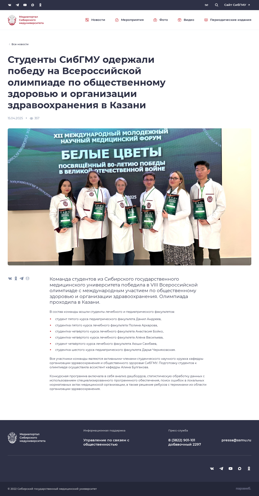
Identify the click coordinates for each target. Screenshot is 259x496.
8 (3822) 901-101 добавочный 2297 (184, 442)
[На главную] (26, 20)
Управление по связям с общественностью (106, 442)
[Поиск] (216, 5)
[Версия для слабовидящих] (206, 5)
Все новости (20, 44)
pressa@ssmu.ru (236, 440)
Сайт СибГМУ (235, 5)
